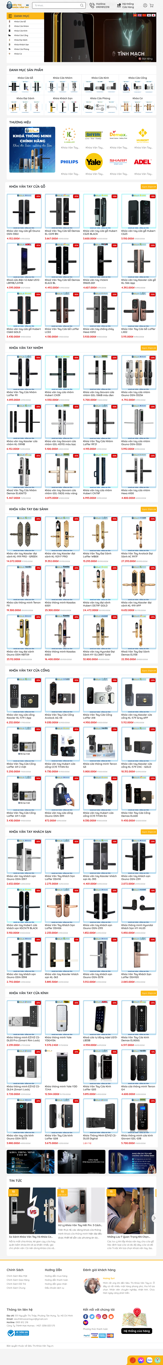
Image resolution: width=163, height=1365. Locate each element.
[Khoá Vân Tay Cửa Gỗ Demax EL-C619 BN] (62, 211)
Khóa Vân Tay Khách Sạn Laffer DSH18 (60, 878)
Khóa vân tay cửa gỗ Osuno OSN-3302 (23, 232)
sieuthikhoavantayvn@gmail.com (31, 1319)
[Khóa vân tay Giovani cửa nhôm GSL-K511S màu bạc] (62, 421)
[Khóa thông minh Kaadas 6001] (62, 582)
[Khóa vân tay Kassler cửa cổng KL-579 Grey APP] (138, 695)
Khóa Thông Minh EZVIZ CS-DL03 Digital (100, 1137)
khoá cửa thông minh (76, 1233)
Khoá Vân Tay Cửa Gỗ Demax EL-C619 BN (62, 232)
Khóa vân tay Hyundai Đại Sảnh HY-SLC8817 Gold (99, 653)
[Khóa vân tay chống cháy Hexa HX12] (100, 309)
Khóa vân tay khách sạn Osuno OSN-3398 (21, 976)
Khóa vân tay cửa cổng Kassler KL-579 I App (21, 716)
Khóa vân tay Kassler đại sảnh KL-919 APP (136, 604)
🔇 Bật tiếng (145, 58)
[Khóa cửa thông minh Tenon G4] (138, 1066)
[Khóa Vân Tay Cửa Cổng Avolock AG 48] (62, 695)
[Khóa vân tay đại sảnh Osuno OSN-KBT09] (24, 631)
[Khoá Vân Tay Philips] (32, 150)
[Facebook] (85, 1316)
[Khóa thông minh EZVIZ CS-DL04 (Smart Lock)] (24, 1066)
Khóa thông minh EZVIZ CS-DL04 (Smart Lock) (23, 1088)
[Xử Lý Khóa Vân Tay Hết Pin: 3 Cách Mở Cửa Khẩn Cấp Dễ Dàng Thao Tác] (81, 1205)
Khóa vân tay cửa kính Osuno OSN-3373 (20, 1137)
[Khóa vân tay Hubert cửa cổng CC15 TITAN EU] (62, 744)
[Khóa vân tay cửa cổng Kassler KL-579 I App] (24, 695)
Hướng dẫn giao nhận (56, 1283)
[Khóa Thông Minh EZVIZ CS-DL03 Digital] (100, 1115)
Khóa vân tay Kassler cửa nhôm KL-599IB (22, 443)
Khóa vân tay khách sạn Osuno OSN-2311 (135, 878)
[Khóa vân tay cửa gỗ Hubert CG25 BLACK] (100, 211)
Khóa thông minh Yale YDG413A (58, 1039)
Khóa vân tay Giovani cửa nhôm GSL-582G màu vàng (61, 492)
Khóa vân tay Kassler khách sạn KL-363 (61, 976)
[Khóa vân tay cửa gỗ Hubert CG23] (138, 211)
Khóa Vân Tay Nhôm (26, 348)
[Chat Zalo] (149, 1360)
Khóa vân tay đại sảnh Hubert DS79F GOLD (96, 604)
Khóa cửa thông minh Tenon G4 (138, 1088)
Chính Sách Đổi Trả (16, 1283)
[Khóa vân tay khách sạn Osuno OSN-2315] (100, 905)
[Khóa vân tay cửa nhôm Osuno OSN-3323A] (138, 372)
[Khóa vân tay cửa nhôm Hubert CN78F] (100, 470)
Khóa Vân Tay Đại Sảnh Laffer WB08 (97, 555)
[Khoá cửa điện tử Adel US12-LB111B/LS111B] (24, 260)
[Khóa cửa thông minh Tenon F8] (24, 582)
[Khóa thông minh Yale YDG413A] (62, 1017)
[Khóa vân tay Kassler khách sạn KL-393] (100, 856)
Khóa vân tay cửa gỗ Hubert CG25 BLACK (100, 232)
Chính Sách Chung (16, 1287)
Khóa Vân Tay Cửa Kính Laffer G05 (97, 1088)
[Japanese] (154, 15)
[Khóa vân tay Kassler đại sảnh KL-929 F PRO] (62, 533)
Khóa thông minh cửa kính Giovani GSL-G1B (137, 1137)
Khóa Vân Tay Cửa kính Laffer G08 (59, 1137)
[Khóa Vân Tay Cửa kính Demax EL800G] (138, 1017)
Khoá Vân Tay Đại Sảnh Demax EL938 (135, 653)
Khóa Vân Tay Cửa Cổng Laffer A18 (97, 716)
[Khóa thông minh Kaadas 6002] (62, 631)
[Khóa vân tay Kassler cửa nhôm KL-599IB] (24, 421)
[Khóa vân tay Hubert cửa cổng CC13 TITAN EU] (100, 793)
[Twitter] (92, 1316)
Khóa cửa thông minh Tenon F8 (24, 604)
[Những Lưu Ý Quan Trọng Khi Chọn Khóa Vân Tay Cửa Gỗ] (130, 1211)
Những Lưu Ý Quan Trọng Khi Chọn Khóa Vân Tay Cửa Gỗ (128, 1236)
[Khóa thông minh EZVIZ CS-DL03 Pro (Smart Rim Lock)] (24, 1017)
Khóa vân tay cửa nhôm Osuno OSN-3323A (135, 394)
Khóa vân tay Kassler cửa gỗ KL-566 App (138, 281)
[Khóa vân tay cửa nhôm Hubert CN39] (62, 372)
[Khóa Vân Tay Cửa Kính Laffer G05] (100, 1066)
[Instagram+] (98, 1316)
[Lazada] (85, 1322)
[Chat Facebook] (141, 1360)
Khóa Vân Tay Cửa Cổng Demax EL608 (135, 814)
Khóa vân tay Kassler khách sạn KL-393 (100, 878)
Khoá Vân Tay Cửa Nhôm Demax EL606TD (22, 492)
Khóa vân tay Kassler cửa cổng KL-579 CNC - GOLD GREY (136, 765)
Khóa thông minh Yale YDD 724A (61, 1088)
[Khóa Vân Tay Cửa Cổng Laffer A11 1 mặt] (24, 793)
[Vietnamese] (135, 15)
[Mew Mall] (30, 1162)
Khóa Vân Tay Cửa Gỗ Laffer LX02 (138, 331)
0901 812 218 (22, 1322)
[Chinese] (144, 15)
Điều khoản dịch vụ (54, 1287)
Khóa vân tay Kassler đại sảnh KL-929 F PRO (60, 555)
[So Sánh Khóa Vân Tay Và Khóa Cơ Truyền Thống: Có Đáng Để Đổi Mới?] (32, 1211)
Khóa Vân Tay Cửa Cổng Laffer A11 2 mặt (21, 765)
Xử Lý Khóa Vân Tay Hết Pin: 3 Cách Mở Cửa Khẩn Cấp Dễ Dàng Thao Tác (80, 1225)
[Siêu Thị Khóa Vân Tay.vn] (18, 5)
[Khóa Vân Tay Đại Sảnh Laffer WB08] (100, 533)
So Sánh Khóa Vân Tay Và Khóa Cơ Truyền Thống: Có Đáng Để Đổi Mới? (30, 1236)
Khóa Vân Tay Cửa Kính (28, 993)
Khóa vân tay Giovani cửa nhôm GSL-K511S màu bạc (60, 443)
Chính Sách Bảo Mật (17, 1276)
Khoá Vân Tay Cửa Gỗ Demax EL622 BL (62, 281)
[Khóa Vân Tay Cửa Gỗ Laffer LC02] (62, 309)
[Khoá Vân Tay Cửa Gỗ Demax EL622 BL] (62, 260)
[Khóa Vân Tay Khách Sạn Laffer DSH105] (138, 954)
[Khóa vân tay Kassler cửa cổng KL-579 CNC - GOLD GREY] (138, 744)
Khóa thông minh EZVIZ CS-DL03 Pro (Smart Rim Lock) (23, 1039)
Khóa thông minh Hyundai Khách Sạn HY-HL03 (137, 927)
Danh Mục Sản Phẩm (26, 70)
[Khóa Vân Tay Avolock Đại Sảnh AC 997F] (138, 533)
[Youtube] (104, 1316)
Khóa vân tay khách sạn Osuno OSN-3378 (97, 976)
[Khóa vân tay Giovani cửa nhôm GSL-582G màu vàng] (62, 470)
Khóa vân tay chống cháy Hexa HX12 (98, 331)
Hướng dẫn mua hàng (56, 1276)
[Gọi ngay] (132, 1360)
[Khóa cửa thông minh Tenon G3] (100, 744)
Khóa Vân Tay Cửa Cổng (29, 670)
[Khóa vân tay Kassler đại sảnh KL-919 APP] (138, 582)
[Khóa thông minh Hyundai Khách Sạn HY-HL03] (138, 905)
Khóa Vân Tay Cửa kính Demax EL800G (135, 1039)
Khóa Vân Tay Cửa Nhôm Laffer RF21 (98, 443)
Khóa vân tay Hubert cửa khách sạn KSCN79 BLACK (22, 927)
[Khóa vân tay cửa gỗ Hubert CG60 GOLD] (24, 309)
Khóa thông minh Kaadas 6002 (60, 653)
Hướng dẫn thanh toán (56, 1279)
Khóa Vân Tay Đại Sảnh (28, 509)
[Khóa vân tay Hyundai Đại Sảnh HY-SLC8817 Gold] (100, 631)
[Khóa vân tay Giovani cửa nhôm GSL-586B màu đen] (100, 372)
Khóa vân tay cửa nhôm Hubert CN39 (59, 394)
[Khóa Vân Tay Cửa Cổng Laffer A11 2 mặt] (24, 744)
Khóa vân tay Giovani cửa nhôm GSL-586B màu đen (98, 394)
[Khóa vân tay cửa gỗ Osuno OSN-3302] (24, 211)
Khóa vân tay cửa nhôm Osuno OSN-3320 (135, 443)
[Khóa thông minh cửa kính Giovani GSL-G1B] (138, 1115)
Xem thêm (148, 186)
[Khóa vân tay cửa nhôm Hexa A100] (138, 470)
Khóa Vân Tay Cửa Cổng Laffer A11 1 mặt (21, 814)
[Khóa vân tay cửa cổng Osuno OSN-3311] (62, 793)
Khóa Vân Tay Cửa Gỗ (27, 186)
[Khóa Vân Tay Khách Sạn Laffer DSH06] (62, 905)
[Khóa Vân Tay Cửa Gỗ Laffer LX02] (138, 309)
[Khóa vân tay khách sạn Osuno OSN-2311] (138, 856)
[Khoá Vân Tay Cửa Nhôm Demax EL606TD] (24, 470)
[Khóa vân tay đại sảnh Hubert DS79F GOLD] (100, 582)
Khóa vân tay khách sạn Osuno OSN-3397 (21, 878)
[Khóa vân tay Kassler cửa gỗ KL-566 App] (138, 260)
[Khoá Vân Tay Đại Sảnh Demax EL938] (138, 631)
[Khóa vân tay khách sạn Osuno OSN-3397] (24, 856)
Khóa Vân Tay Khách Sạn (30, 832)
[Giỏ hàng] (152, 5)
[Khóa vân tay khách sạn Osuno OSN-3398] (24, 954)
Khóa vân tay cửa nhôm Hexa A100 (135, 492)
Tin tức (15, 1181)
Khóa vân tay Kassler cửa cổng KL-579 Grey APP (136, 716)
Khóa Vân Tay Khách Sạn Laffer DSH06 (60, 927)
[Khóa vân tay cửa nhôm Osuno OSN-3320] (138, 421)
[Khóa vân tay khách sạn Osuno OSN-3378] (100, 954)
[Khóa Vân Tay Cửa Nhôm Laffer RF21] (100, 421)
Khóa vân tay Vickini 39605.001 (95, 281)
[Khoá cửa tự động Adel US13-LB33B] (100, 1017)
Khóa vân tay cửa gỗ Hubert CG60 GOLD (24, 331)
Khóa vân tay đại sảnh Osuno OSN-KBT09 (20, 653)
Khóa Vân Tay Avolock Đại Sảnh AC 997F (137, 555)
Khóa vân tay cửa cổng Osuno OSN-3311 (59, 814)
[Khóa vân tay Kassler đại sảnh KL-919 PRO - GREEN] (24, 533)
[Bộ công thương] (18, 1333)
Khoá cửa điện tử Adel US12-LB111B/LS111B (23, 281)
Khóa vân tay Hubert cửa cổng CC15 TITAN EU (60, 765)
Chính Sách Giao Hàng (18, 1279)
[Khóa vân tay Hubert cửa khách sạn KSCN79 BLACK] (24, 905)
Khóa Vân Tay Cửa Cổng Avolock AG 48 (59, 716)
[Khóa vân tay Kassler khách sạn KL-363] (62, 954)
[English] (140, 15)
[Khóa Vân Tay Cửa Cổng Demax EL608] (138, 793)
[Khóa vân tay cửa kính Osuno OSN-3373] (24, 1115)
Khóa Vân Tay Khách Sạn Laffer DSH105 (136, 976)
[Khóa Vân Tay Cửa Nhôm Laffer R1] (24, 372)
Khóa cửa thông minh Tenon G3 (100, 765)
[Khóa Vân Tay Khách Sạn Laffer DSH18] (62, 856)
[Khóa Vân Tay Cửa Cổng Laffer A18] (100, 695)
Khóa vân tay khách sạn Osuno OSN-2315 (97, 927)
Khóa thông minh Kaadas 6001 (60, 604)
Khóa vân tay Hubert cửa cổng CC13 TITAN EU (98, 814)
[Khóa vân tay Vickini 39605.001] (100, 260)
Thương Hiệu (20, 122)
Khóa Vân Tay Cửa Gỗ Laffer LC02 (62, 331)
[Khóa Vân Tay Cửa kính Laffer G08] (62, 1115)
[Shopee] (111, 1316)
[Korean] (149, 15)
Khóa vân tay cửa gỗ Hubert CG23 (138, 232)
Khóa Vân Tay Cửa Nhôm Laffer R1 (22, 394)
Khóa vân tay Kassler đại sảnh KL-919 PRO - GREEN (22, 555)
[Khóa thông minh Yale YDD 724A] (62, 1066)
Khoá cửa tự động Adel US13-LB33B (100, 1039)
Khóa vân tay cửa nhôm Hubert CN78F (97, 492)
